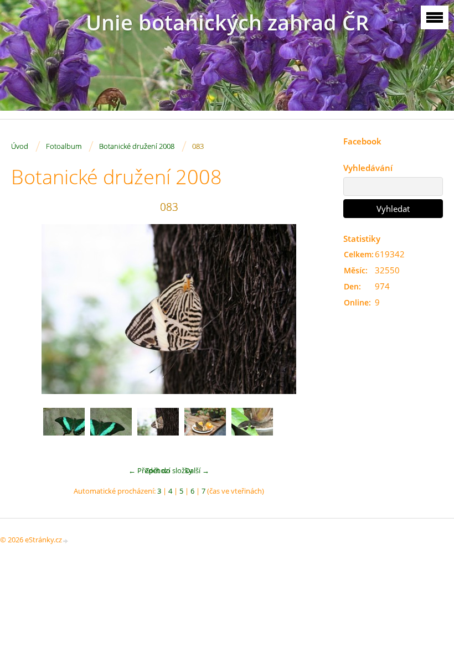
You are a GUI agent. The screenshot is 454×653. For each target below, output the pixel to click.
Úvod (19, 146)
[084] (205, 428)
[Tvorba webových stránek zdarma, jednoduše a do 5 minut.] (66, 540)
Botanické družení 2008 (136, 146)
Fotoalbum (63, 146)
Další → (197, 470)
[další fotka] (308, 309)
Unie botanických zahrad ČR (227, 22)
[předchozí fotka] (29, 309)
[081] (64, 428)
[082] (111, 428)
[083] (158, 428)
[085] (252, 428)
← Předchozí (149, 470)
